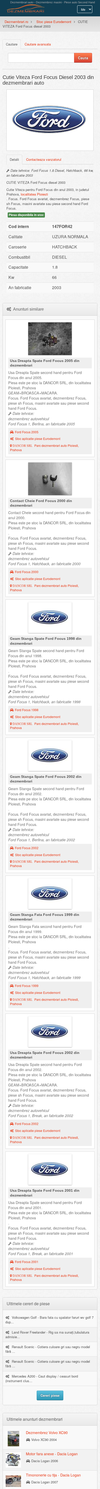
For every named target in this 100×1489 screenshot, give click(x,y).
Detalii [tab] (14, 159)
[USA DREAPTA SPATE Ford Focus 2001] (50, 1170)
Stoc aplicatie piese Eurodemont (37, 439)
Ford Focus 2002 (26, 848)
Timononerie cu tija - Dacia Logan (53, 1474)
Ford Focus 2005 (26, 432)
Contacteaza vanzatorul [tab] (43, 159)
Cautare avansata (38, 44)
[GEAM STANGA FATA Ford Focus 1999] (50, 895)
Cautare (11, 44)
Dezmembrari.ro (16, 21)
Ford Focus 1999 (26, 986)
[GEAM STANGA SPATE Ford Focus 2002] (50, 757)
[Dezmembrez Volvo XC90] (13, 1438)
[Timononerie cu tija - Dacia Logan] (13, 1481)
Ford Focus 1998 (26, 710)
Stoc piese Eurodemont (53, 21)
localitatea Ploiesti (34, 194)
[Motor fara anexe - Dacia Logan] (13, 1460)
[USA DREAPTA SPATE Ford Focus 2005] (50, 340)
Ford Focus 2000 (26, 572)
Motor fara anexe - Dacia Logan (52, 1453)
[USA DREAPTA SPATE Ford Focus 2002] (50, 1033)
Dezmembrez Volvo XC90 (47, 1432)
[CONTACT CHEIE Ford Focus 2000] (50, 480)
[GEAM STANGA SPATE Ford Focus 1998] (50, 618)
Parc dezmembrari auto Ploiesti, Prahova (44, 448)
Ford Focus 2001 (26, 1262)
